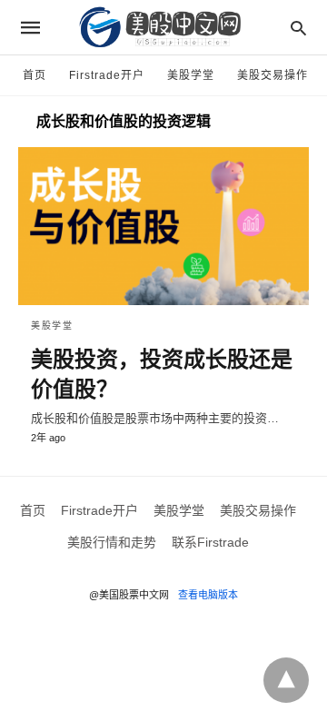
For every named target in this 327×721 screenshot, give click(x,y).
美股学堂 (190, 75)
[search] (298, 27)
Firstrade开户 (106, 75)
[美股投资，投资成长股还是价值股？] (163, 226)
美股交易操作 (272, 75)
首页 (34, 75)
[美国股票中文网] (162, 27)
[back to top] (286, 680)
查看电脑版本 (208, 594)
